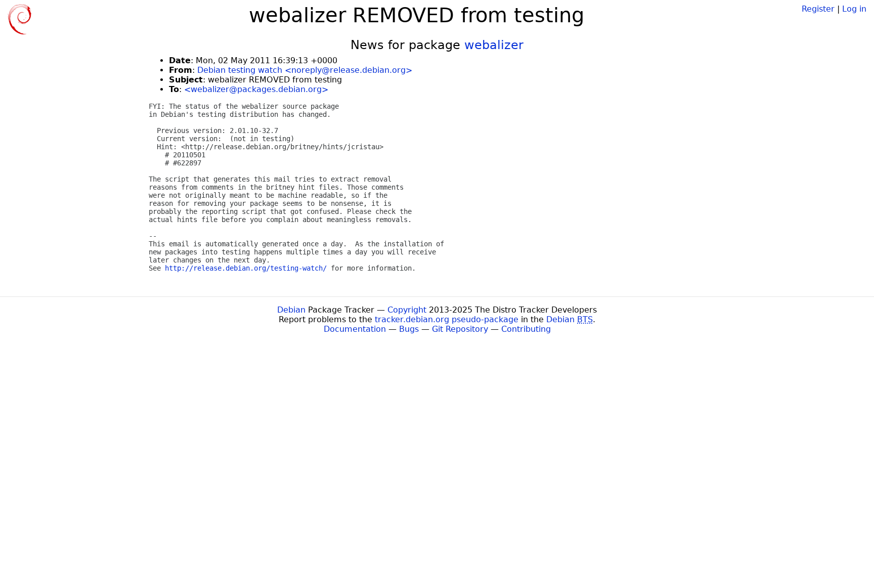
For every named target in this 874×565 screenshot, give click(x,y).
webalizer (493, 45)
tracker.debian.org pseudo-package (446, 319)
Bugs (409, 329)
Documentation (355, 329)
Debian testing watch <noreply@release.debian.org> (304, 70)
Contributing (526, 329)
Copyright (406, 310)
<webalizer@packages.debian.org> (256, 89)
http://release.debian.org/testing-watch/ (246, 268)
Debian (291, 310)
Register (818, 9)
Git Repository (460, 329)
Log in (854, 9)
